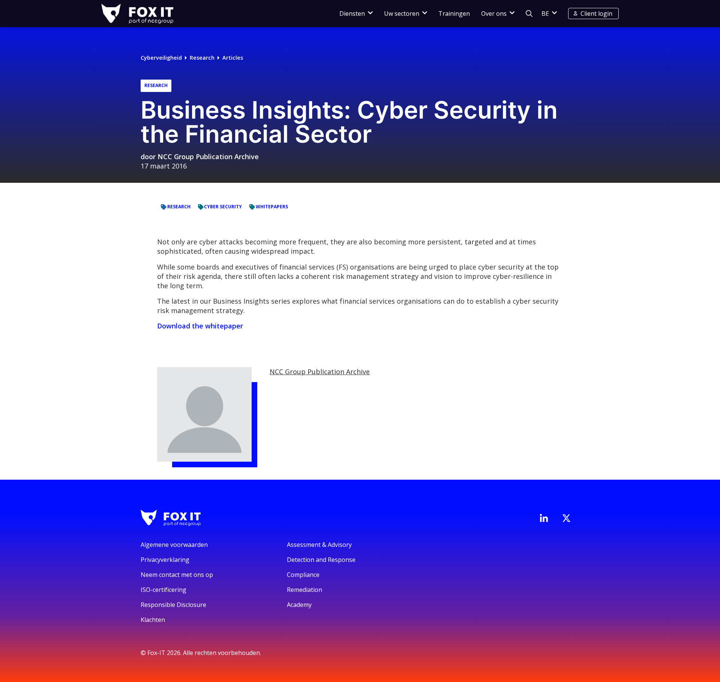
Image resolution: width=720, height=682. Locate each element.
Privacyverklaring (165, 560)
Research (202, 57)
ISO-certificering (163, 590)
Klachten (153, 620)
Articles (232, 57)
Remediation (304, 590)
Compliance (303, 575)
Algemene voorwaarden (174, 544)
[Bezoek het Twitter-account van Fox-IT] (566, 518)
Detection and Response (321, 560)
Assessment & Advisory (319, 544)
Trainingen (454, 13)
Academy (299, 605)
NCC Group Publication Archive (208, 156)
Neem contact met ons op (177, 575)
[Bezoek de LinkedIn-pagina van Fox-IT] (544, 518)
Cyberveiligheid (161, 57)
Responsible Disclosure (173, 605)
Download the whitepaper (200, 325)
